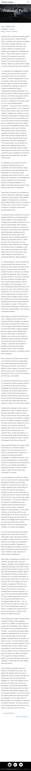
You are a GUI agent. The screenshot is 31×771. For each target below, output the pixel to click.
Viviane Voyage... (7, 2)
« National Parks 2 (8, 713)
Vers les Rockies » (22, 716)
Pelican (20, 769)
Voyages (12, 29)
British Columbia (11, 31)
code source (27, 769)
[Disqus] (15, 740)
